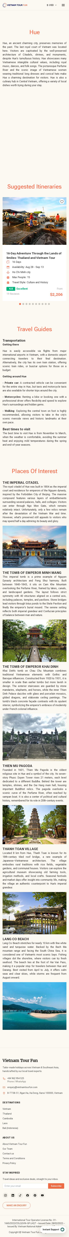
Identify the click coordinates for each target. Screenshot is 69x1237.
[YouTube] (42, 1195)
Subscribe (56, 1186)
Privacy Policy (9, 1163)
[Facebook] (27, 1195)
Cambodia (8, 1118)
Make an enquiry (16, 1205)
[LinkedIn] (13, 1195)
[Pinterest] (35, 1195)
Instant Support (51, 1229)
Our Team (8, 1149)
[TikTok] (20, 1195)
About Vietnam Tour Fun (15, 1144)
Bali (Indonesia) (10, 1128)
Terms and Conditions (14, 1158)
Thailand (7, 1113)
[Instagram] (5, 1195)
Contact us (8, 1153)
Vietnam (7, 1109)
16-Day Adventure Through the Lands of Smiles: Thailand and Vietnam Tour (33, 255)
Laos (5, 1123)
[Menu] (63, 5)
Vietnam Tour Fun (20, 1060)
